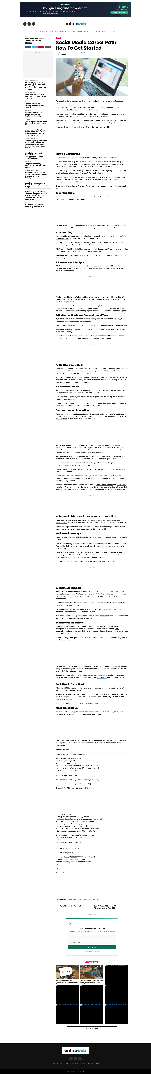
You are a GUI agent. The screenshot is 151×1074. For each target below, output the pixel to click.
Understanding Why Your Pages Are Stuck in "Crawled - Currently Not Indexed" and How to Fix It (36, 132)
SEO (74, 31)
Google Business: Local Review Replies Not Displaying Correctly (34, 114)
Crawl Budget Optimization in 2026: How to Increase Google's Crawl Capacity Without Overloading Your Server (36, 144)
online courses (61, 419)
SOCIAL (79, 31)
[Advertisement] (38, 65)
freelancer (104, 616)
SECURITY (87, 31)
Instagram (100, 173)
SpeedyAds (69, 1064)
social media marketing (90, 177)
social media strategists (75, 561)
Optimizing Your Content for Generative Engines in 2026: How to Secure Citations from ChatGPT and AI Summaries (36, 195)
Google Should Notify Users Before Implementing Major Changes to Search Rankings (36, 175)
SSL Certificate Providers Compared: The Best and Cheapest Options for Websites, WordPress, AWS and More (35, 85)
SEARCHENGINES (65, 31)
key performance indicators (98, 297)
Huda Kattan (102, 677)
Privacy (91, 1064)
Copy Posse (85, 465)
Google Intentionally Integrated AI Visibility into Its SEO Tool (35, 165)
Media (75, 899)
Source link (60, 873)
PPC (56, 31)
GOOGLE (27, 92)
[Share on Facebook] (28, 47)
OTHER (113, 31)
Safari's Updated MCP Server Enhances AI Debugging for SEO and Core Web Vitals (34, 155)
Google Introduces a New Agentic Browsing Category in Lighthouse (36, 185)
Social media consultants (66, 703)
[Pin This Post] (41, 47)
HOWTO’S (105, 31)
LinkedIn (76, 173)
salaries (59, 618)
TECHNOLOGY (35, 80)
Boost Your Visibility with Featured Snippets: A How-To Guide (35, 96)
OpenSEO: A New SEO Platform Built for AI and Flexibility (34, 105)
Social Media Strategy (104, 485)
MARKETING (43, 31)
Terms (97, 1064)
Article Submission (58, 1064)
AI (36, 31)
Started (96, 899)
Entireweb (62, 55)
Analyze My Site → (119, 12)
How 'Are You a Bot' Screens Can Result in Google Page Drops (36, 123)
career (70, 899)
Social (89, 899)
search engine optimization (115, 555)
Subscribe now (92, 947)
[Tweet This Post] (35, 47)
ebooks (114, 487)
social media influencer (112, 675)
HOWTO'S (31, 92)
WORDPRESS (96, 31)
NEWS (51, 31)
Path (80, 899)
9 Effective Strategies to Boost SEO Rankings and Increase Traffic (34, 206)
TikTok (89, 173)
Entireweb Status (80, 1064)
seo (85, 899)
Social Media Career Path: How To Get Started (34, 41)
